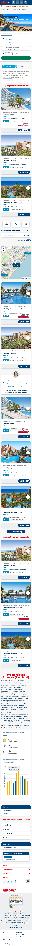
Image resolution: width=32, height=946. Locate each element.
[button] (27, 251)
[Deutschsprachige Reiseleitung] (6, 224)
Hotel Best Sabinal (8, 114)
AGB (4, 932)
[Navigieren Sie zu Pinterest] (11, 880)
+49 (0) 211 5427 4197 (16, 927)
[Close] (31, 6)
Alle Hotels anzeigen (16, 532)
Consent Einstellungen (8, 939)
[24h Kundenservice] (16, 224)
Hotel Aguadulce (8, 810)
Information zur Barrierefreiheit (20, 936)
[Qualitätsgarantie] (25, 224)
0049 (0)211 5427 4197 (16, 386)
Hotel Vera (6, 813)
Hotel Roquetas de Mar (10, 847)
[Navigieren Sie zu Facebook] (4, 880)
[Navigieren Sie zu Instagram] (7, 880)
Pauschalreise (7, 33)
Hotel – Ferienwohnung (20, 33)
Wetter (23, 66)
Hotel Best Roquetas (9, 160)
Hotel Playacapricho (9, 468)
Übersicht (8, 66)
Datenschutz (6, 935)
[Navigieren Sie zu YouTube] (15, 880)
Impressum (19, 932)
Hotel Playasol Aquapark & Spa (12, 202)
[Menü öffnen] (29, 2)
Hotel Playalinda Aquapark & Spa (13, 309)
